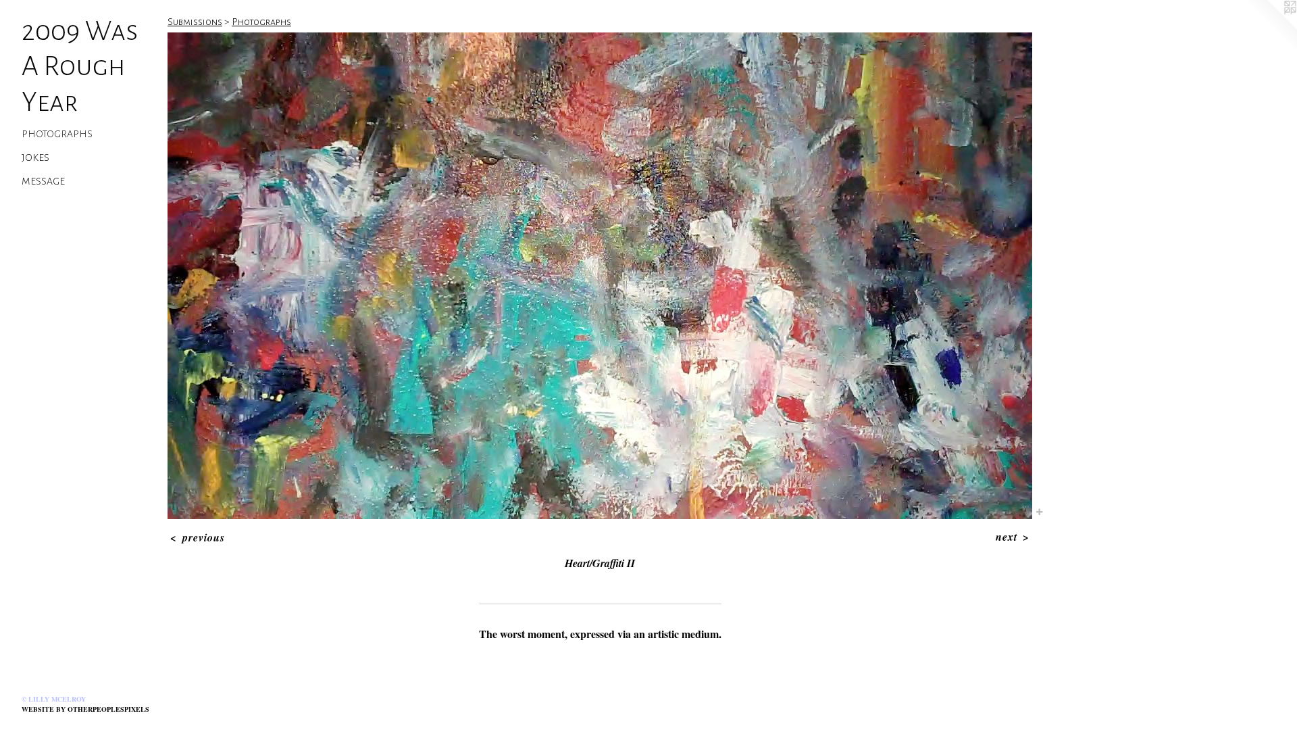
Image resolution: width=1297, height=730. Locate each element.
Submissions (195, 21)
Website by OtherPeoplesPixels (85, 709)
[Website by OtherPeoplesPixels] (1270, 27)
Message (43, 181)
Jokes (35, 157)
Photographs (57, 133)
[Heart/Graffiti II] (600, 275)
